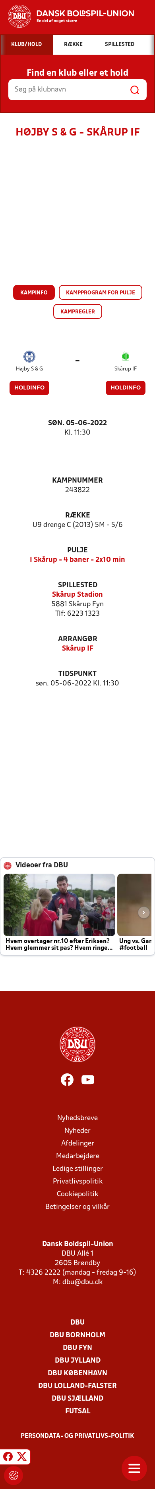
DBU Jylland (78, 1360)
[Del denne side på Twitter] (22, 1458)
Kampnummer (77, 480)
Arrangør (77, 639)
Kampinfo (34, 293)
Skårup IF (125, 369)
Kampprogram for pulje (100, 293)
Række (77, 515)
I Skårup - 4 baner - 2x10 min (77, 560)
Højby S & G (29, 369)
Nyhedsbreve (77, 1118)
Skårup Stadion (77, 595)
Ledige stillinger (77, 1169)
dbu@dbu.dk (82, 1282)
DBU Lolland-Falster (77, 1386)
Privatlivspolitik (78, 1181)
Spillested (77, 585)
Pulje (77, 550)
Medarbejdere (77, 1156)
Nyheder (77, 1131)
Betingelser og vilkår (77, 1207)
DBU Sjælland (77, 1398)
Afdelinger (77, 1143)
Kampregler (77, 312)
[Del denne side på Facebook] (8, 1458)
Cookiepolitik (77, 1194)
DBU (77, 1322)
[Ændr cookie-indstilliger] (13, 1475)
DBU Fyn (77, 1348)
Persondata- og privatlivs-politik (77, 1436)
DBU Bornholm (77, 1335)
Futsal (77, 1411)
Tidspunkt (77, 674)
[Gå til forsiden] (67, 16)
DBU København (77, 1373)
